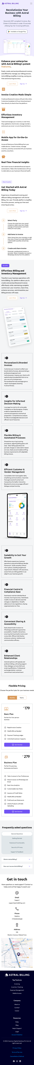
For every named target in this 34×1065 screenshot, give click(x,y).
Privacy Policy (17, 1048)
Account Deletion (17, 1035)
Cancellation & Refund (17, 1056)
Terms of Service (17, 1052)
